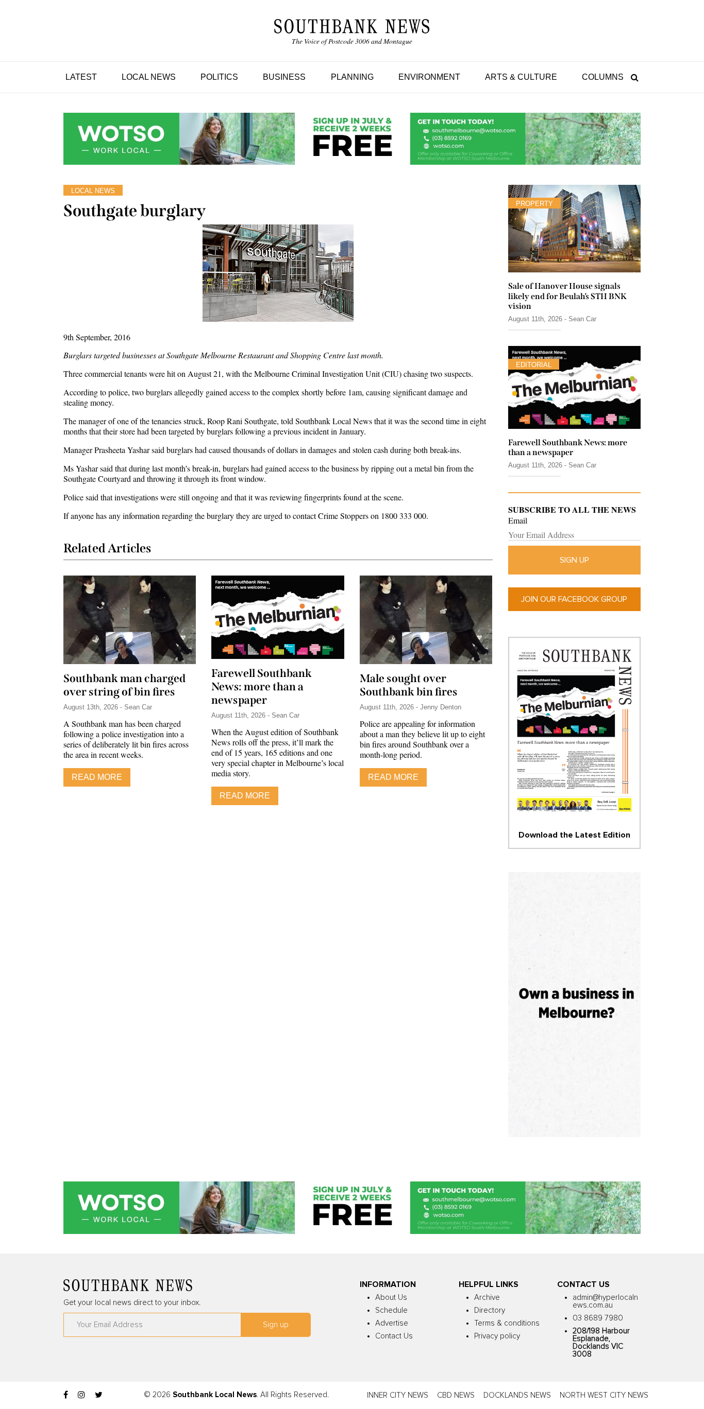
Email (517, 520)
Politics (219, 77)
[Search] (632, 77)
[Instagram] (81, 1395)
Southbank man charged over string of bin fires (124, 685)
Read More (97, 777)
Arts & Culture (521, 77)
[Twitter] (99, 1395)
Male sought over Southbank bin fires (409, 685)
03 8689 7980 (598, 1318)
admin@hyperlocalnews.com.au (605, 1301)
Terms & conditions (507, 1323)
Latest (81, 77)
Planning (352, 77)
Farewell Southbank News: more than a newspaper (261, 687)
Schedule (391, 1310)
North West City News (604, 1395)
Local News (149, 77)
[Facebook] (65, 1395)
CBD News (456, 1395)
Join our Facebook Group (574, 599)
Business (284, 77)
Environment (429, 77)
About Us (391, 1297)
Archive (487, 1297)
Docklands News (517, 1395)
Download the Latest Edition (574, 835)
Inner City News (397, 1395)
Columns (603, 77)
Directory (489, 1310)
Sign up (574, 560)
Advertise (391, 1323)
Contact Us (394, 1336)
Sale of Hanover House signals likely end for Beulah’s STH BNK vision (567, 295)
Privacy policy (497, 1336)
